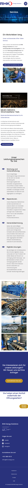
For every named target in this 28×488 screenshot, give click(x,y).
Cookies (14, 477)
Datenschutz (14, 474)
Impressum (14, 470)
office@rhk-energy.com (8, 459)
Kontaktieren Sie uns (14, 381)
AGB (14, 481)
